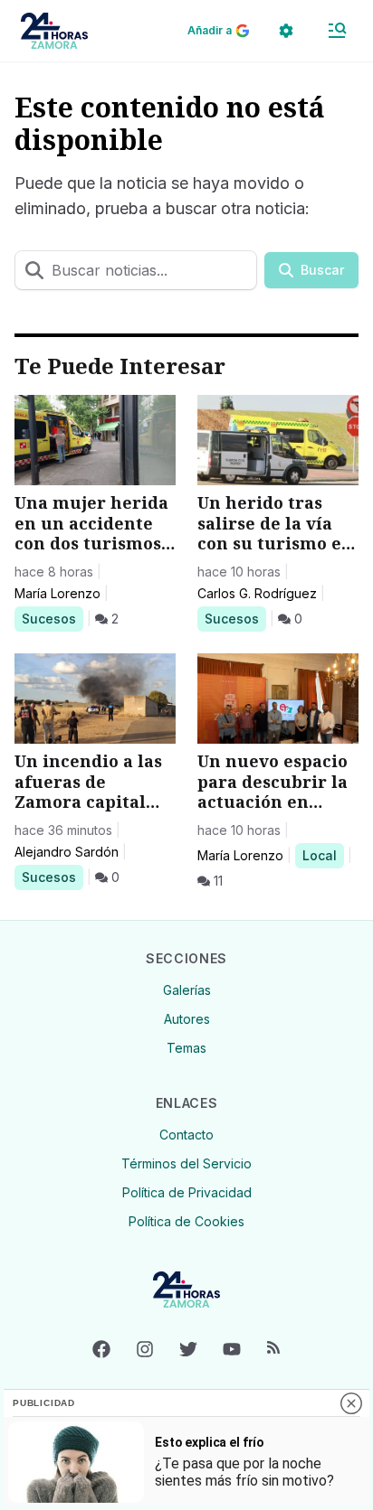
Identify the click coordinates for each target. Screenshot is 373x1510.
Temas (186, 1047)
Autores (187, 1019)
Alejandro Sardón (66, 851)
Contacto (186, 1134)
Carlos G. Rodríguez (257, 593)
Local (322, 855)
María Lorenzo (57, 593)
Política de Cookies (186, 1221)
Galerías (187, 990)
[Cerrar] (351, 1403)
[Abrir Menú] (337, 30)
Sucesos (52, 618)
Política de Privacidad (187, 1192)
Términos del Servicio (186, 1163)
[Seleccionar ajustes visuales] (286, 31)
